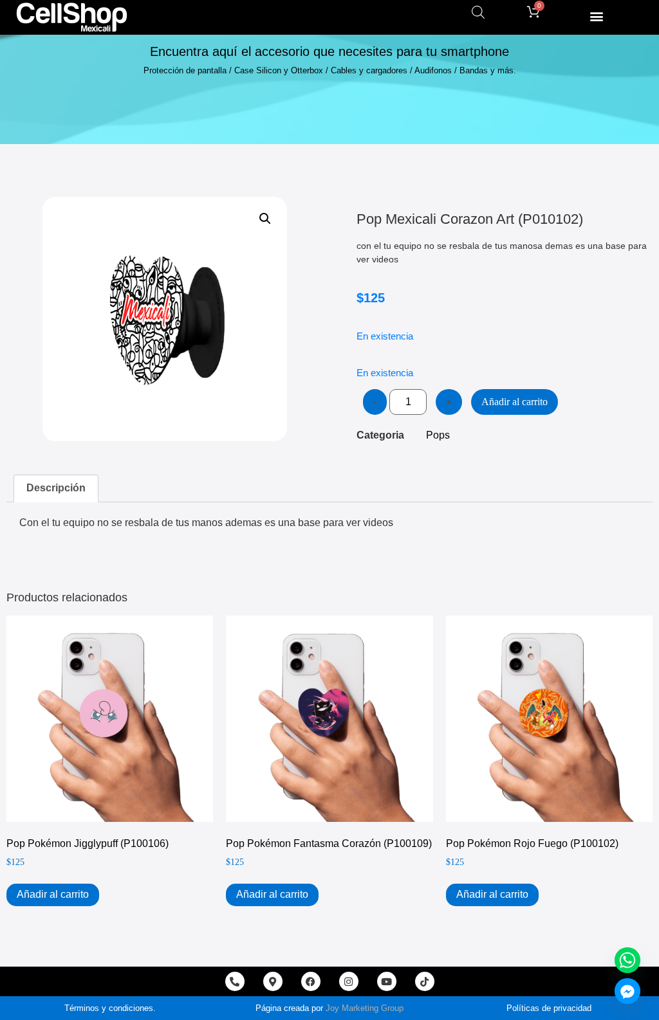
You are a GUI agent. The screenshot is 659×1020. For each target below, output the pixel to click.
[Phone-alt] (235, 981)
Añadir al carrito (514, 401)
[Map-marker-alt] (273, 981)
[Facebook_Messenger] (627, 991)
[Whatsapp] (627, 960)
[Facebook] (310, 981)
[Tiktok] (424, 981)
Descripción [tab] (56, 487)
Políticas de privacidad (548, 1008)
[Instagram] (348, 981)
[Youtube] (386, 981)
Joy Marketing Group (365, 1008)
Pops (438, 435)
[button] (596, 15)
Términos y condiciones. (110, 1008)
